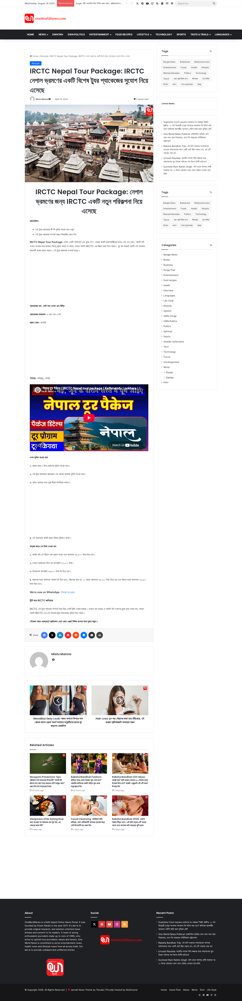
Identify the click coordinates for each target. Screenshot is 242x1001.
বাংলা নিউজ (205, 78)
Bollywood (185, 62)
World (166, 367)
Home (30, 34)
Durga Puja (169, 270)
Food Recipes (123, 34)
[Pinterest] (68, 635)
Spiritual (167, 331)
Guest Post (175, 989)
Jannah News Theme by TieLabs (87, 989)
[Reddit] (76, 635)
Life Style (168, 300)
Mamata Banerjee (171, 73)
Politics (187, 73)
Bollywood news (202, 62)
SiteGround (131, 989)
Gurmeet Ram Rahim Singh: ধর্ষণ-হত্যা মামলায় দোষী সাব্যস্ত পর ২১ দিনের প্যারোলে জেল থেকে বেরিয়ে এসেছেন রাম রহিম (187, 170)
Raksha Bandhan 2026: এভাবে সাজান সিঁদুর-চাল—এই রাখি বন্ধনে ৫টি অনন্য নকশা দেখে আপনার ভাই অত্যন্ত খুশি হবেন (129, 822)
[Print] (99, 635)
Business (168, 265)
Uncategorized (171, 362)
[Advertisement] (150, 17)
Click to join (68, 592)
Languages (222, 34)
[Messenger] (84, 635)
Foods (183, 67)
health (166, 285)
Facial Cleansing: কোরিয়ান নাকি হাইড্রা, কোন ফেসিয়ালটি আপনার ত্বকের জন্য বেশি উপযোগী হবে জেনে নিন (88, 822)
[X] (52, 635)
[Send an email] (50, 99)
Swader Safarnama (173, 341)
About (186, 989)
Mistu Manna (42, 99)
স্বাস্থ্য (199, 84)
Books (166, 259)
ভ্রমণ (174, 84)
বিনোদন (165, 84)
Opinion (167, 311)
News (42, 34)
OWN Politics (76, 34)
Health (194, 67)
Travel (166, 78)
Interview (168, 290)
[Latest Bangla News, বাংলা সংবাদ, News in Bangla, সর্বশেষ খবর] (45, 18)
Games (170, 377)
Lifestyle (143, 34)
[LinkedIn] (60, 635)
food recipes (170, 280)
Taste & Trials (199, 34)
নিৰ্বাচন (165, 382)
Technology (164, 34)
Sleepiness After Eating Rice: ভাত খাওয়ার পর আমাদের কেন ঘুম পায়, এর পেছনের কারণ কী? (47, 822)
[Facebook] (44, 635)
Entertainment (99, 34)
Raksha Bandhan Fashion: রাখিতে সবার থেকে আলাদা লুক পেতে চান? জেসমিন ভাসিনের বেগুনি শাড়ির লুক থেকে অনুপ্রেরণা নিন (86, 781)
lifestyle (44, 56)
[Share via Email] (91, 635)
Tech (166, 346)
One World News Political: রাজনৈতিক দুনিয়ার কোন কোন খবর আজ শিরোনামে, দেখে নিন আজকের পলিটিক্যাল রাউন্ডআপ (186, 137)
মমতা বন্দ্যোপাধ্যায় (187, 84)
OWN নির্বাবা (57, 34)
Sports (181, 34)
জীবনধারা (195, 78)
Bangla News (169, 62)
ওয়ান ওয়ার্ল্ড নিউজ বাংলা (181, 78)
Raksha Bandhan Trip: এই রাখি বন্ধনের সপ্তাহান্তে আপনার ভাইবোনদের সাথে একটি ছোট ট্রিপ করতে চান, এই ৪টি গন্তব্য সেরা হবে (187, 149)
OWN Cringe (169, 316)
